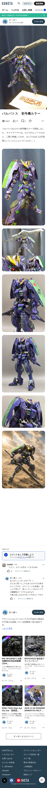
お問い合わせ (7, 758)
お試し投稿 (27, 10)
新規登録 (39, 3)
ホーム (5, 10)
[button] (19, 4)
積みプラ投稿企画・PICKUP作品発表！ (15, 15)
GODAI (10, 564)
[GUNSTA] (7, 3)
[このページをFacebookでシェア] (11, 780)
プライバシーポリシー (32, 770)
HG (10, 23)
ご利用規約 (28, 766)
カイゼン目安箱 (8, 762)
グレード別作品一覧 (31, 754)
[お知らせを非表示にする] (44, 15)
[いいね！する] (42, 780)
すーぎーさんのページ (24, 736)
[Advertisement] (23, 516)
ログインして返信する (22, 571)
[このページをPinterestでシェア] (18, 780)
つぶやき (15, 10)
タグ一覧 (27, 758)
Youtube (5, 770)
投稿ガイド (28, 774)
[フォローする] (38, 21)
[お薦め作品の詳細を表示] (42, 121)
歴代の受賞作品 (30, 762)
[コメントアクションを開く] (43, 564)
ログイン (27, 3)
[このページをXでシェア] (4, 780)
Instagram (6, 774)
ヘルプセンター (8, 754)
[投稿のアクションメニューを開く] (21, 680)
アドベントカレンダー (32, 750)
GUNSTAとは (7, 750)
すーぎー (13, 20)
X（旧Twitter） (8, 766)
